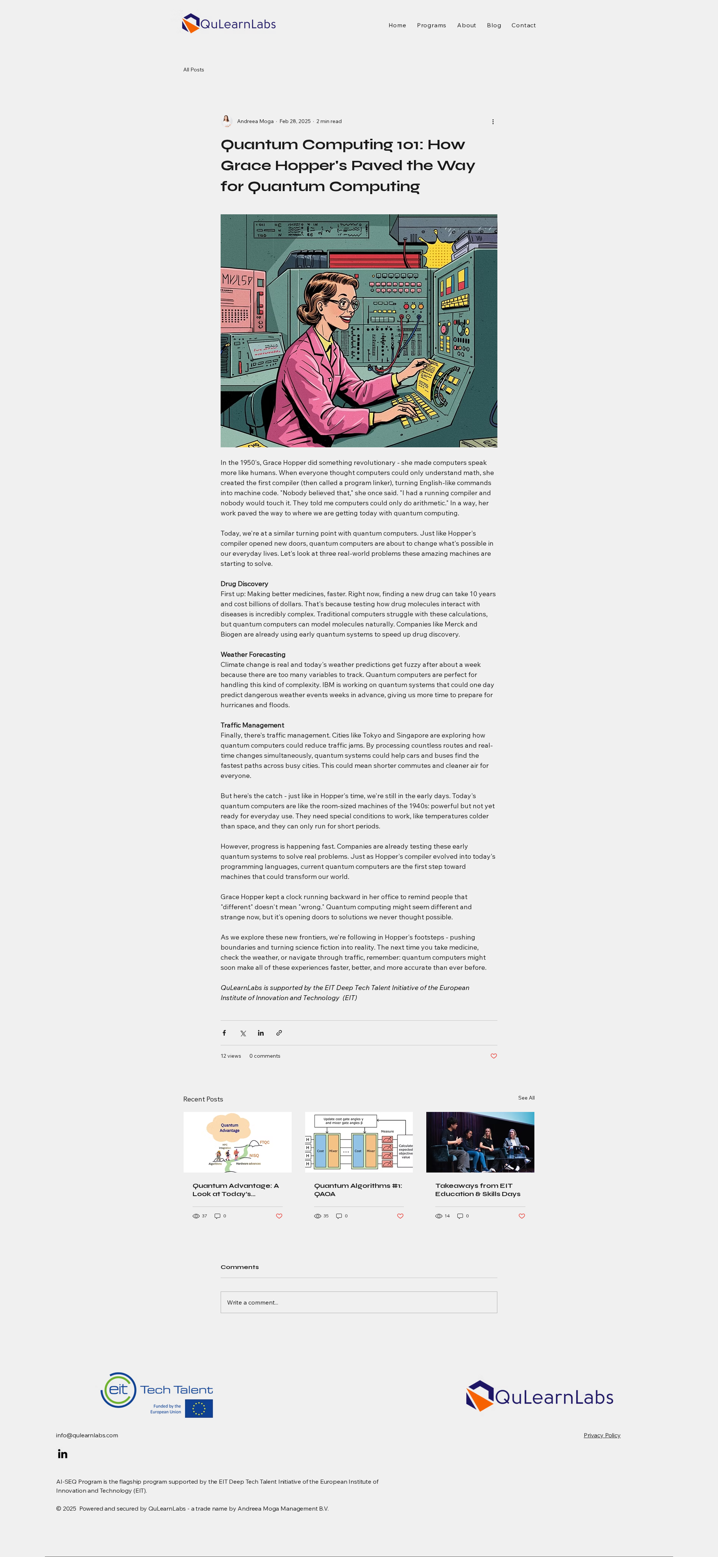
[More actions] (492, 121)
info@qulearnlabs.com (87, 1435)
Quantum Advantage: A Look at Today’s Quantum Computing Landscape (236, 1189)
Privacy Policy (602, 1435)
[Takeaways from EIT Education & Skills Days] (480, 1142)
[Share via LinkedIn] (260, 1032)
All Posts (193, 69)
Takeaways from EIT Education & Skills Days (478, 1189)
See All (526, 1097)
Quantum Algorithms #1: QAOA (358, 1189)
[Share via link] (279, 1032)
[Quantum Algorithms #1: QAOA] (359, 1142)
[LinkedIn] (62, 1453)
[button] (431, 25)
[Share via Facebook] (224, 1032)
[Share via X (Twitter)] (242, 1032)
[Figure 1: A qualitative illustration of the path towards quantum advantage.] (238, 1142)
